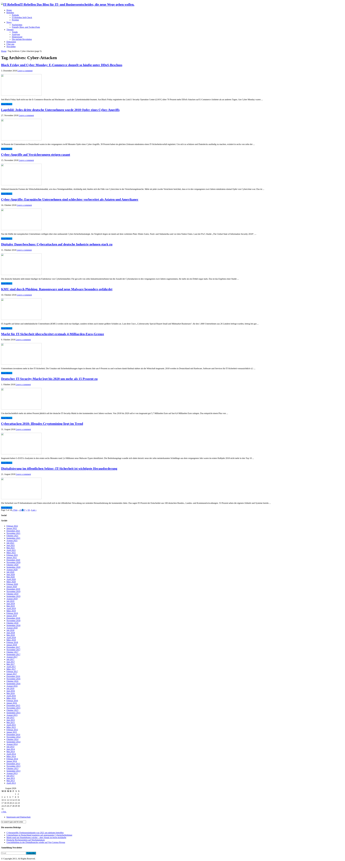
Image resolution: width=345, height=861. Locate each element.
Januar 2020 (11, 586)
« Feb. (3, 812)
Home (9, 10)
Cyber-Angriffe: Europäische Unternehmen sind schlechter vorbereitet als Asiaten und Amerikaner (69, 199)
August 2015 (12, 715)
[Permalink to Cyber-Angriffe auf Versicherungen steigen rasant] (21, 184)
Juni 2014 (10, 749)
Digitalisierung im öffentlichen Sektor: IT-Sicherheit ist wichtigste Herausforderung (59, 468)
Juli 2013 (10, 776)
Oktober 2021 (12, 536)
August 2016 (12, 686)
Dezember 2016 (13, 676)
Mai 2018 (10, 635)
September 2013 (13, 771)
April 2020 (11, 579)
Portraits (15, 15)
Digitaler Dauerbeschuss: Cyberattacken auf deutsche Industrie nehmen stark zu (56, 244)
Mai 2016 (10, 693)
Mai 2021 (10, 548)
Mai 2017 (10, 664)
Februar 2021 (12, 555)
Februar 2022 (12, 526)
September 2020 (13, 567)
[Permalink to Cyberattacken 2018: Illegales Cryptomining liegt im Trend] (21, 453)
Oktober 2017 (12, 652)
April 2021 (11, 550)
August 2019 (12, 599)
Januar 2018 (11, 645)
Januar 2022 (11, 528)
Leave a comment (24, 71)
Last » (34, 510)
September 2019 (13, 596)
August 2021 (12, 540)
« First (14, 510)
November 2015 (13, 708)
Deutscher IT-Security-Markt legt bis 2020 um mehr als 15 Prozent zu (49, 379)
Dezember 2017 (13, 647)
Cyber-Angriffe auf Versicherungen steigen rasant (35, 154)
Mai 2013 (10, 780)
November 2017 (13, 650)
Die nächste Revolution (22, 39)
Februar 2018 (12, 642)
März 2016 (11, 698)
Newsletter (11, 46)
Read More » (6, 104)
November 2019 (13, 591)
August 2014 (12, 744)
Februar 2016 (12, 700)
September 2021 (13, 538)
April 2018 (11, 637)
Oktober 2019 (12, 594)
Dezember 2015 (13, 705)
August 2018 (12, 628)
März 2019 (11, 611)
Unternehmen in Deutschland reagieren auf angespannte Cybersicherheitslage (39, 835)
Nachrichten (17, 25)
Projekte (15, 20)
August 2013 (12, 773)
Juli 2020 (10, 572)
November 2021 (13, 533)
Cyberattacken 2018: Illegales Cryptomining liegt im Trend (42, 423)
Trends (15, 32)
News (8, 22)
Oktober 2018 (12, 623)
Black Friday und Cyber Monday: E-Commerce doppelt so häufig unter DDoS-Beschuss (61, 65)
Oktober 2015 (12, 710)
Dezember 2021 (13, 531)
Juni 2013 (10, 778)
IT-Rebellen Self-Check (22, 17)
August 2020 (12, 569)
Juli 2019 (10, 601)
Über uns (10, 44)
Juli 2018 (10, 630)
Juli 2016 (10, 688)
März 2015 (11, 727)
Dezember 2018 (13, 618)
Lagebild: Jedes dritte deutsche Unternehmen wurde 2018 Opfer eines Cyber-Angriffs (60, 110)
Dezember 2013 (13, 764)
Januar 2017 (11, 674)
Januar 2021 (11, 557)
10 (28, 510)
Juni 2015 (10, 720)
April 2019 (11, 608)
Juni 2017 (10, 662)
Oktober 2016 (12, 681)
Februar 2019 (12, 613)
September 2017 (13, 654)
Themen (9, 29)
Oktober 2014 (12, 739)
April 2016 (11, 696)
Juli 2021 (10, 543)
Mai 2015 (10, 722)
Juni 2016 (10, 691)
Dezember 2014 (13, 734)
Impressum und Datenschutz (18, 817)
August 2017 (12, 657)
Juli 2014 (10, 747)
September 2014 (13, 742)
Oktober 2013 (12, 768)
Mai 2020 (10, 577)
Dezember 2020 (13, 560)
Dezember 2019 (13, 589)
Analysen (16, 34)
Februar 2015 (12, 730)
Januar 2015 (11, 732)
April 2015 (11, 725)
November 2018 (13, 620)
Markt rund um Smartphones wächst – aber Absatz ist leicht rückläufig (36, 837)
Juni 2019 (10, 603)
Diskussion (11, 42)
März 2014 (11, 756)
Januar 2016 (11, 703)
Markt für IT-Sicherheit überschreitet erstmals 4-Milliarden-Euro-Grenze (52, 334)
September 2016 (13, 683)
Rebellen (10, 12)
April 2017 (11, 666)
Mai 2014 (10, 751)
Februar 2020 (12, 584)
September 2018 (13, 625)
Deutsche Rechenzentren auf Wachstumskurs (25, 840)
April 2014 (11, 754)
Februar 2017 (12, 671)
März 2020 (11, 582)
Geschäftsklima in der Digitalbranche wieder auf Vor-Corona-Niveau (35, 842)
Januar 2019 (11, 616)
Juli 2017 (10, 659)
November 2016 (13, 679)
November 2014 (13, 737)
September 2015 (13, 713)
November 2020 (13, 562)
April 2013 (11, 783)
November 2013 (13, 766)
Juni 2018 (10, 633)
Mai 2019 (10, 606)
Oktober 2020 (12, 565)
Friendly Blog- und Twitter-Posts (26, 27)
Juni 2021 (10, 545)
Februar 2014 (12, 759)
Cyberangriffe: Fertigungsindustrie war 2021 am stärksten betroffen (35, 832)
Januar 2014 (11, 761)
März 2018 (11, 640)
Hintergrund (17, 37)
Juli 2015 (10, 717)
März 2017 (11, 669)
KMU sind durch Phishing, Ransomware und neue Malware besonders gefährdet (56, 289)
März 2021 (11, 552)
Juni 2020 (10, 574)
